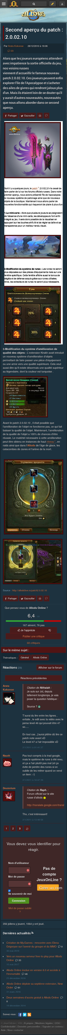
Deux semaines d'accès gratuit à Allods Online (32, 997)
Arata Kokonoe (15, 46)
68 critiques (33, 643)
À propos (28, 1023)
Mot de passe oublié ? (20, 910)
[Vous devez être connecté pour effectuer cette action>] (50, 630)
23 (11, 50)
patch (35, 188)
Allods (31, 445)
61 (18, 987)
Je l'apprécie (27, 630)
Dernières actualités (17, 933)
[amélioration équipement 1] (33, 496)
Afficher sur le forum (50, 667)
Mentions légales (44, 1023)
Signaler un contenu (52, 1026)
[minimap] (32, 246)
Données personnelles (29, 1026)
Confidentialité (8, 1026)
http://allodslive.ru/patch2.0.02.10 (29, 590)
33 (19, 960)
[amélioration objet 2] (32, 561)
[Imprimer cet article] (40, 115)
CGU (57, 1023)
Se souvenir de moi (20, 893)
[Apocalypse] (32, 150)
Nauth (6, 755)
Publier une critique (33, 636)
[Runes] (32, 314)
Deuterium (9, 788)
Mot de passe (16, 876)
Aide (3, 1030)
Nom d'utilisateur (18, 863)
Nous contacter (15, 1030)
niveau (50, 441)
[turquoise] (25, 396)
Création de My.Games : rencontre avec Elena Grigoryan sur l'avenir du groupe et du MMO (32, 944)
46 (26, 974)
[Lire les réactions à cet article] (46, 115)
